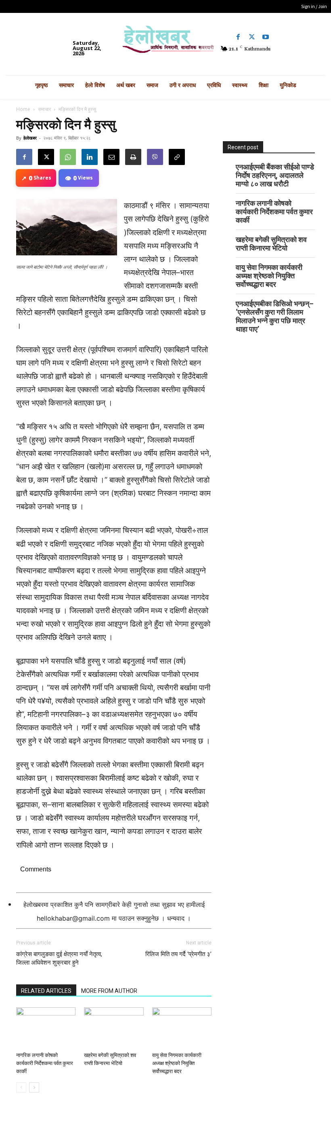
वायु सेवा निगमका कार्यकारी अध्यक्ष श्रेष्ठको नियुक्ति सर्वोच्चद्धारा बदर (176, 1063)
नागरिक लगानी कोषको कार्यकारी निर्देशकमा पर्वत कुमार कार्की (44, 1063)
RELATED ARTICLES (46, 991)
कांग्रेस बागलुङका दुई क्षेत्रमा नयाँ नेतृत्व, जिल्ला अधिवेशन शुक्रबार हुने (59, 958)
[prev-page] (21, 1087)
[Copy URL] (177, 157)
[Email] (111, 157)
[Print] (133, 157)
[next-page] (34, 1087)
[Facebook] (238, 37)
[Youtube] (265, 37)
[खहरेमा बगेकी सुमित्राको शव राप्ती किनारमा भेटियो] (113, 1027)
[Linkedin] (90, 157)
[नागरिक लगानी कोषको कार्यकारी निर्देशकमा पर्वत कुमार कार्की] (45, 1027)
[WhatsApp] (68, 157)
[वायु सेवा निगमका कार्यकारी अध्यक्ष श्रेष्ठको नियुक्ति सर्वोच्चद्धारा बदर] (182, 1027)
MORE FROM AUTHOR (109, 991)
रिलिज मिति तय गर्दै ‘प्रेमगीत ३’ (178, 954)
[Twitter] (252, 37)
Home (23, 109)
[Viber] (155, 157)
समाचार (44, 109)
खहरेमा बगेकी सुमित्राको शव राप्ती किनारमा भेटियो (271, 243)
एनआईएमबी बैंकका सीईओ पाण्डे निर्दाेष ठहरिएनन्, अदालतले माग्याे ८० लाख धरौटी (275, 175)
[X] (46, 157)
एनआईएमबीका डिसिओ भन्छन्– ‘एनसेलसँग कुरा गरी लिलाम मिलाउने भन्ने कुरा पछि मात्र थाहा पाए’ (275, 316)
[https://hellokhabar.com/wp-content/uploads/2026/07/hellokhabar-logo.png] (165, 42)
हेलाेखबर (30, 138)
